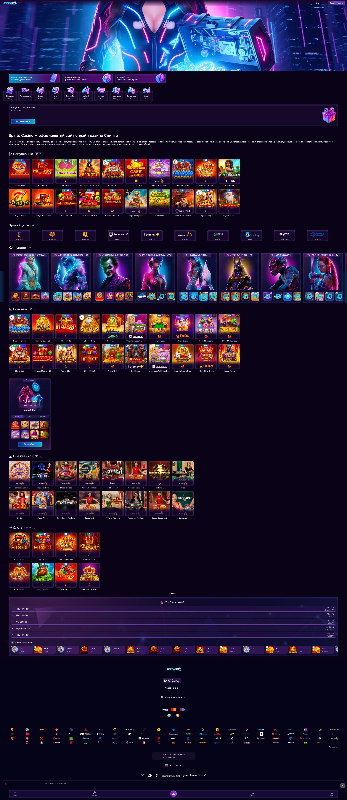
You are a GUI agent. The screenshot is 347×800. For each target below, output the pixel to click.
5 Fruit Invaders (22, 609)
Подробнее (30, 444)
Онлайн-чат (170, 758)
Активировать (23, 121)
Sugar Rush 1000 (23, 628)
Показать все (334, 747)
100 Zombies (21, 622)
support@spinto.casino (175, 754)
